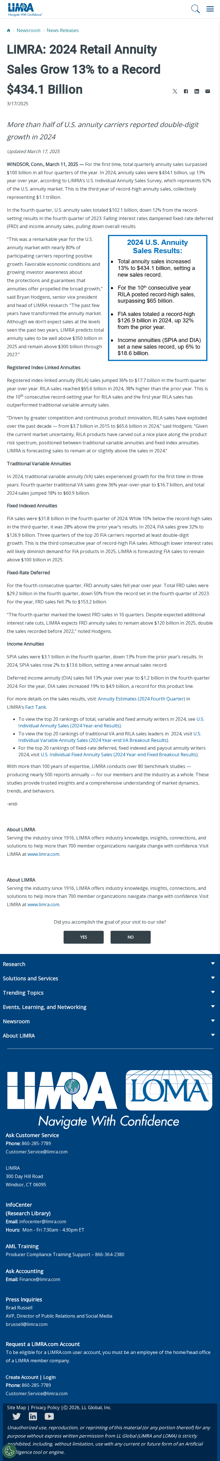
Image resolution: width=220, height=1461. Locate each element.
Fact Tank (35, 707)
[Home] (8, 30)
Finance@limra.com (39, 1279)
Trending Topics (23, 992)
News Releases (63, 30)
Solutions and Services (30, 978)
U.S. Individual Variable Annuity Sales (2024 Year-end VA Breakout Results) (109, 736)
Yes (83, 937)
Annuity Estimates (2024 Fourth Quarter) (141, 699)
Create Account (22, 1377)
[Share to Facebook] (185, 92)
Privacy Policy (45, 1407)
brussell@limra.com (27, 1324)
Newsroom (28, 30)
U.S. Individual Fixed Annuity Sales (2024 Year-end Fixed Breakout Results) (119, 754)
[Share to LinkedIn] (196, 92)
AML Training (22, 1246)
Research (14, 964)
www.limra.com (43, 854)
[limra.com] (25, 9)
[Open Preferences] (9, 1451)
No (130, 937)
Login (49, 1377)
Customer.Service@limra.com (37, 1152)
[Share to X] (175, 92)
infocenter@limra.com (42, 1221)
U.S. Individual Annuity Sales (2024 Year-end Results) (111, 722)
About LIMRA (19, 1035)
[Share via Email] (207, 92)
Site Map (16, 1407)
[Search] (195, 9)
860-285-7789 (36, 1143)
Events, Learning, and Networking (45, 1006)
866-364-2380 (109, 1254)
